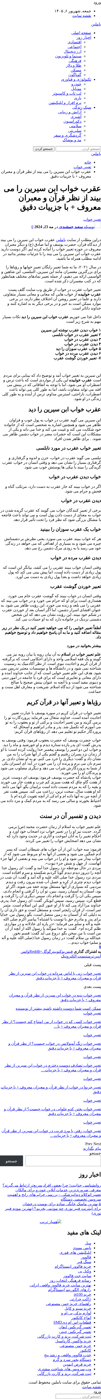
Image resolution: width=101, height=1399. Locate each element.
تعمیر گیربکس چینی (75, 1332)
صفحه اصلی (81, 33)
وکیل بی (84, 1271)
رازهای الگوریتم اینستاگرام (69, 1290)
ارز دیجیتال (72, 51)
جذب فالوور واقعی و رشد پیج (67, 1355)
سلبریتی (74, 131)
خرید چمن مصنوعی (75, 1346)
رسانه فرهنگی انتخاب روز (70, 1280)
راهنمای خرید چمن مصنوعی (68, 1304)
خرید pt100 (82, 1294)
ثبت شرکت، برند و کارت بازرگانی (64, 1336)
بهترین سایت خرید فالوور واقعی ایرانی (60, 1285)
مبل (88, 1243)
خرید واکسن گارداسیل (73, 1341)
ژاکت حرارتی (80, 1299)
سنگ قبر (84, 1262)
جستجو (95, 1153)
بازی (77, 98)
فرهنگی (75, 61)
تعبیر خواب (92, 219)
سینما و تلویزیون (68, 56)
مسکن (76, 70)
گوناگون (74, 75)
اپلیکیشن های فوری (75, 1252)
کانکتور (85, 1350)
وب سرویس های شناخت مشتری (64, 1369)
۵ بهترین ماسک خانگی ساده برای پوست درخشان (62, 1204)
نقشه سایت (81, 15)
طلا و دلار (73, 65)
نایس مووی (82, 1248)
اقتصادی (74, 42)
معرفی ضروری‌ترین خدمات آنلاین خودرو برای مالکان (58, 1190)
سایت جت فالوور (77, 1276)
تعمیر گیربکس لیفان (75, 1327)
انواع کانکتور (81, 1318)
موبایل (76, 89)
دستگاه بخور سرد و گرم (72, 1360)
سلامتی (75, 126)
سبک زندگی (81, 107)
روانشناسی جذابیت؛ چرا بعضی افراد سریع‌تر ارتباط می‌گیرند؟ (51, 1185)
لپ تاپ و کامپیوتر (66, 93)
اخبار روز (83, 37)
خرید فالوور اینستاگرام (73, 1266)
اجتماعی (74, 47)
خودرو (76, 84)
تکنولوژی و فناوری (76, 79)
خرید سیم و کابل (77, 1308)
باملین (96, 24)
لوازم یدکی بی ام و (76, 1313)
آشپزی (76, 117)
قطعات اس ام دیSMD (72, 1322)
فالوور (86, 1257)
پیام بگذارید (92, 1148)
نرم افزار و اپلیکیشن (65, 103)
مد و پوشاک (72, 140)
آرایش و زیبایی (69, 112)
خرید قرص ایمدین (77, 1364)
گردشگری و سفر (67, 135)
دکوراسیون (72, 121)
